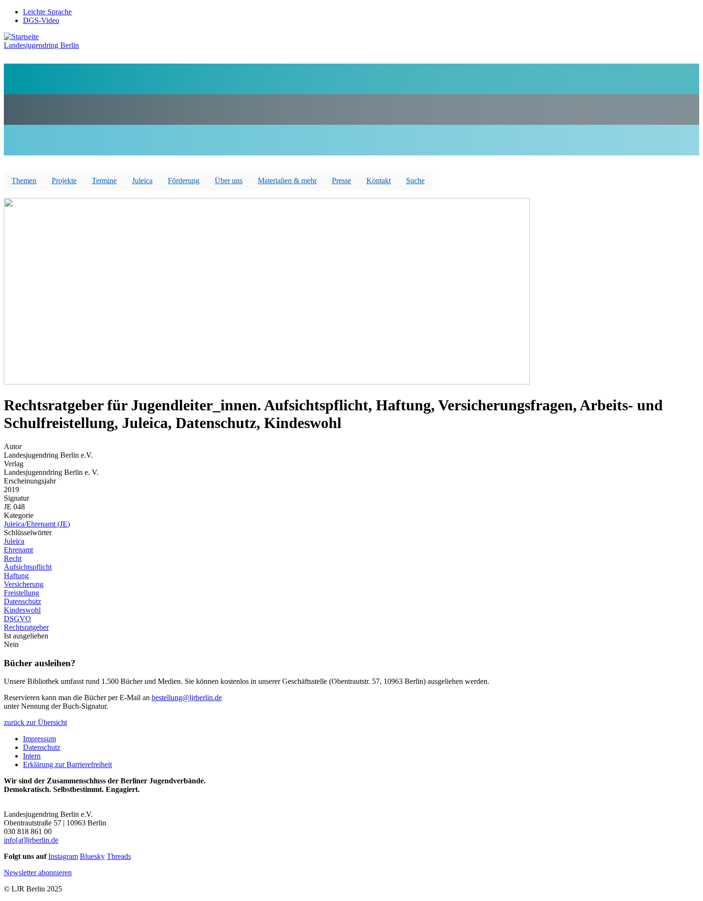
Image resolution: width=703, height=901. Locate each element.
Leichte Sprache (47, 12)
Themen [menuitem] (23, 180)
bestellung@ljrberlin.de (187, 697)
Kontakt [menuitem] (378, 180)
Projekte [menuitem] (64, 180)
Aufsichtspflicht (28, 567)
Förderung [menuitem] (183, 180)
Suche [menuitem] (415, 180)
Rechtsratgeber (26, 627)
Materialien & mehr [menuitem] (287, 180)
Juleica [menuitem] (142, 180)
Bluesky (92, 856)
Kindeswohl (22, 610)
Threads (119, 856)
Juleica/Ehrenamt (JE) (37, 524)
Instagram (63, 856)
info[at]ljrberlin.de (31, 840)
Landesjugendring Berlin (41, 45)
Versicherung (24, 584)
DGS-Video (41, 20)
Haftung (16, 575)
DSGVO (17, 619)
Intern (32, 756)
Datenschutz (22, 601)
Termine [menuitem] (104, 180)
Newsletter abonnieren (38, 872)
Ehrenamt (18, 550)
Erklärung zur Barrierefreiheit (67, 764)
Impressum (39, 739)
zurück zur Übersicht (35, 722)
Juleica (14, 541)
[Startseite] (21, 37)
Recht (13, 558)
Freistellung (21, 593)
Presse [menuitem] (341, 180)
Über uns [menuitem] (228, 180)
